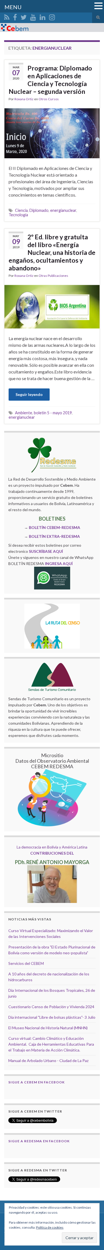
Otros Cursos (49, 99)
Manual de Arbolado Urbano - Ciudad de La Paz (48, 1060)
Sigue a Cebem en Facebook (36, 1082)
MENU (13, 7)
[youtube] (33, 16)
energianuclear (63, 210)
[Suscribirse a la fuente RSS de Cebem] (6, 16)
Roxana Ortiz (24, 99)
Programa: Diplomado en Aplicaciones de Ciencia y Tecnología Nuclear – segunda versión (50, 79)
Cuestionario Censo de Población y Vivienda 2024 (51, 1006)
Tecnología (18, 214)
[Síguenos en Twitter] (24, 16)
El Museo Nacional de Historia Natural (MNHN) (48, 1027)
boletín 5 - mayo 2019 (53, 412)
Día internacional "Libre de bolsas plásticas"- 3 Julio (51, 1017)
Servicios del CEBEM (26, 963)
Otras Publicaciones (53, 275)
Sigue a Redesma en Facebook (39, 1141)
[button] (98, 6)
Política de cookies (50, 1227)
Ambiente (23, 412)
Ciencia (21, 210)
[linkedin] (42, 16)
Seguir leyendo (29, 394)
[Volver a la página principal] (52, 27)
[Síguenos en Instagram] (52, 16)
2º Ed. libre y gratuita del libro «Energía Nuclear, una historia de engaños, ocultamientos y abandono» (52, 252)
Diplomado (39, 210)
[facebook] (15, 16)
